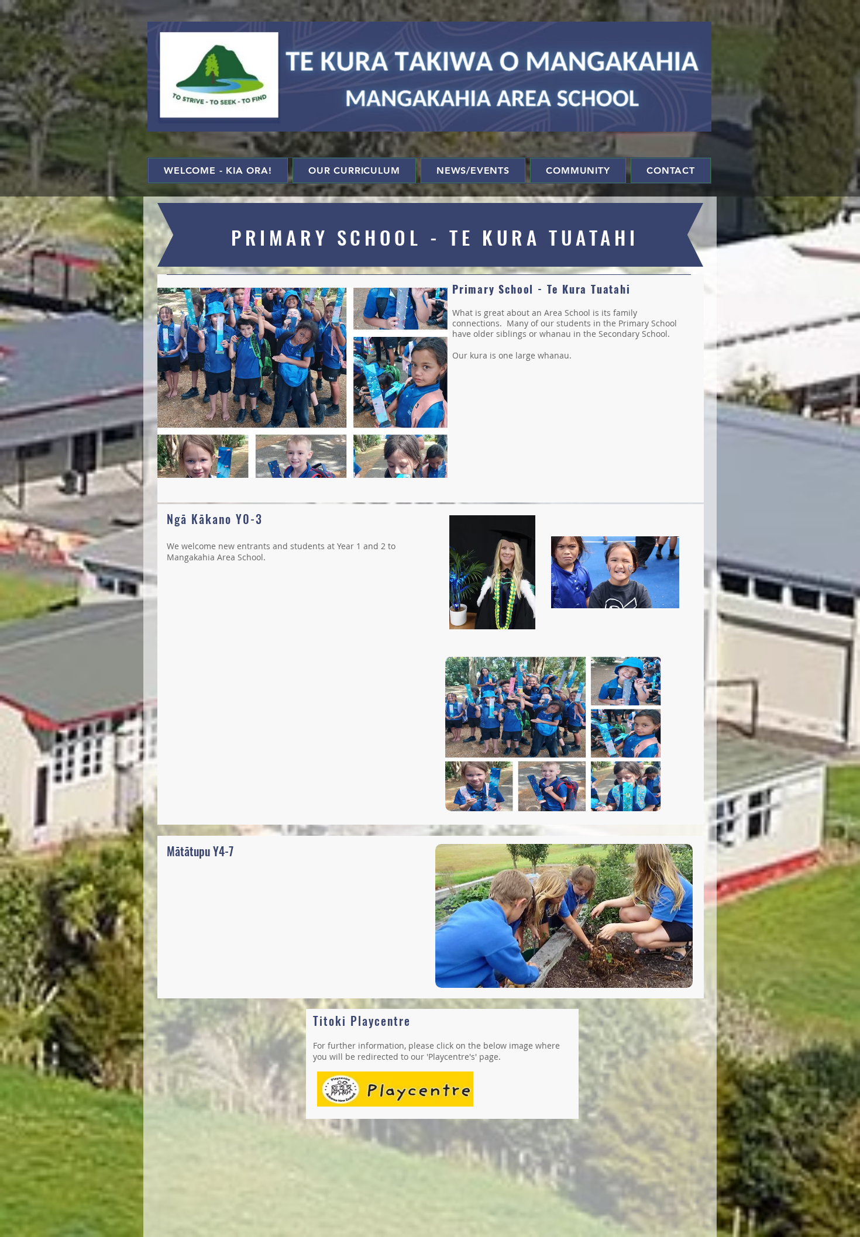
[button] (303, 383)
